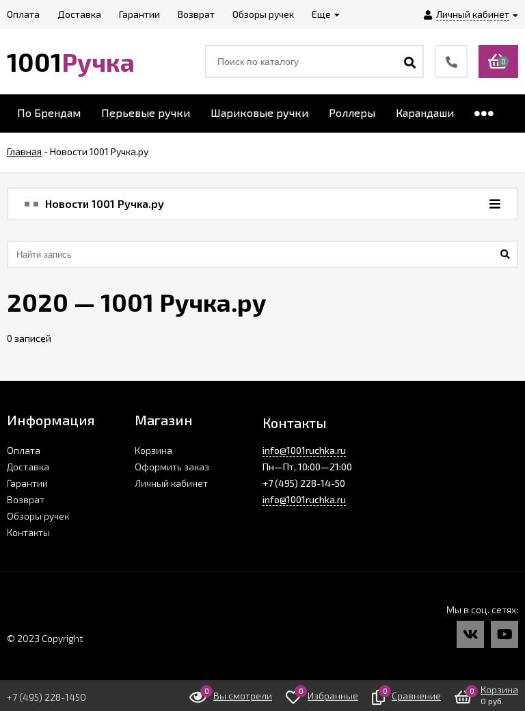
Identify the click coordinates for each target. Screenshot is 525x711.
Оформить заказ (172, 466)
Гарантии (27, 483)
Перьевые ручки (145, 112)
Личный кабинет (171, 483)
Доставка (28, 466)
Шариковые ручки (259, 112)
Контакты (28, 532)
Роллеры (352, 112)
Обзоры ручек (38, 516)
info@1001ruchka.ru (304, 450)
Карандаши (425, 112)
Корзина (153, 450)
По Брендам (49, 112)
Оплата (23, 450)
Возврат (25, 499)
